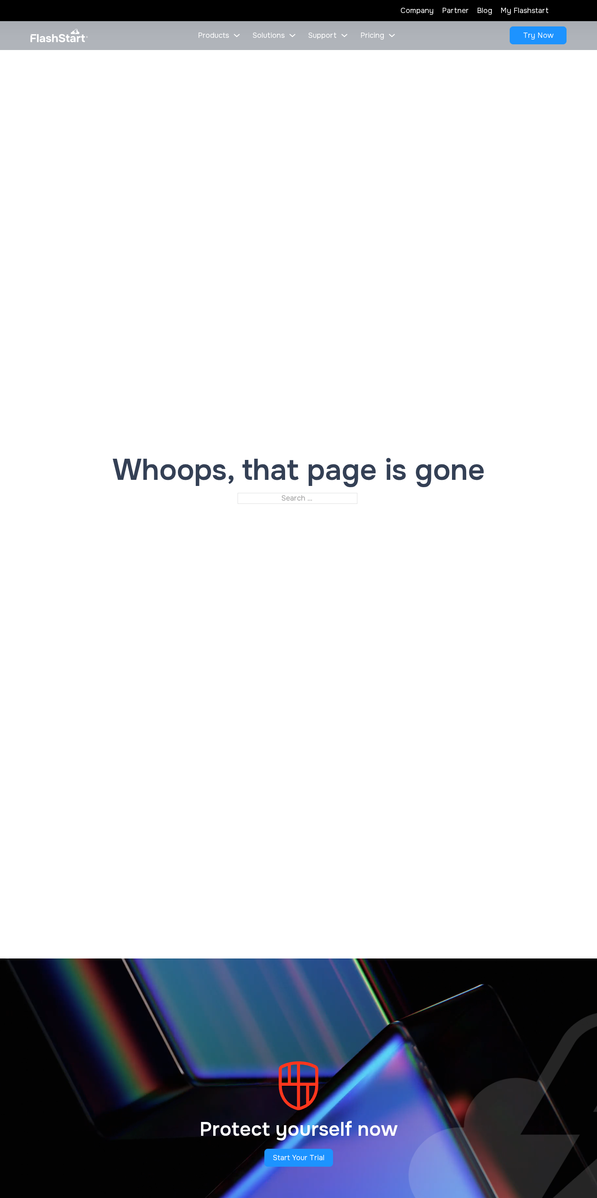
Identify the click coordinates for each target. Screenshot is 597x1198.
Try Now (538, 35)
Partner (455, 10)
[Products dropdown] (236, 35)
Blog (484, 10)
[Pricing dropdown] (392, 35)
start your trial (298, 1157)
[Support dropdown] (344, 35)
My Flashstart (524, 10)
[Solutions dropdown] (292, 35)
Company (417, 10)
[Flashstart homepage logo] (59, 36)
